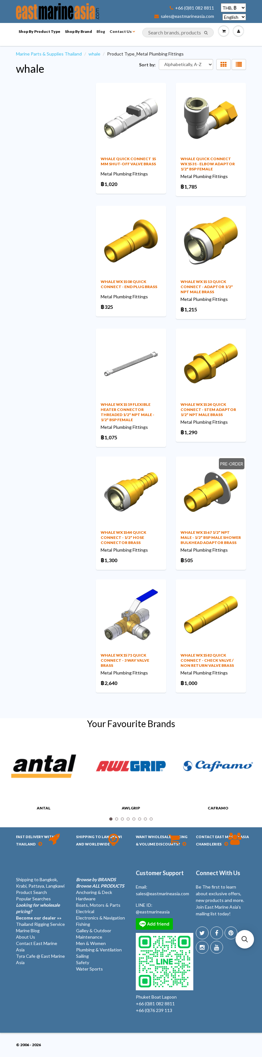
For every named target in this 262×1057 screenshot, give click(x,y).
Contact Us (121, 31)
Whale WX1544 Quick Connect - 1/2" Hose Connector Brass (123, 537)
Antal (43, 808)
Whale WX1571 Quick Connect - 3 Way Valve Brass (125, 660)
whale (94, 53)
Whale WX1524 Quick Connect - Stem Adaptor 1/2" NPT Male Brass (208, 409)
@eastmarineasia (153, 911)
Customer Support (160, 872)
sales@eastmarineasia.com (187, 16)
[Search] (206, 33)
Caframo (218, 808)
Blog (100, 31)
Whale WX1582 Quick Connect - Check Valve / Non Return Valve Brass (207, 660)
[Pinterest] (231, 933)
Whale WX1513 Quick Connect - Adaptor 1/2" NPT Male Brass (207, 286)
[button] (244, 939)
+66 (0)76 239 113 (154, 1010)
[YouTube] (216, 947)
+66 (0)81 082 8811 (194, 8)
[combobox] (178, 32)
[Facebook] (216, 933)
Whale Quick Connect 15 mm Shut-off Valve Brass (128, 161)
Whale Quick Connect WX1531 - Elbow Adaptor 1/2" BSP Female (208, 163)
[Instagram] (202, 947)
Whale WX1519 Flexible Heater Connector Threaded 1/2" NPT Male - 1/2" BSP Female (127, 412)
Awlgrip (131, 808)
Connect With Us (218, 872)
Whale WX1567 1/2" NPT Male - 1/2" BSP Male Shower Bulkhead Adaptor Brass (211, 537)
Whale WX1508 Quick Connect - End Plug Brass (129, 284)
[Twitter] (202, 933)
